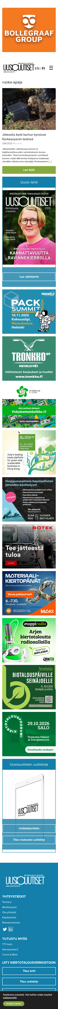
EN (37, 68)
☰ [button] (51, 68)
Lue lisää (29, 170)
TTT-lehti (7, 944)
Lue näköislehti (29, 276)
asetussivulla (10, 997)
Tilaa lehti (29, 971)
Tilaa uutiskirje (29, 981)
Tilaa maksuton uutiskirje (29, 839)
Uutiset (18, 143)
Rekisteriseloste (11, 922)
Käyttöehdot (9, 917)
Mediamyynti (9, 907)
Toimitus (7, 902)
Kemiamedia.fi (10, 949)
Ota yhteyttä (9, 912)
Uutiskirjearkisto (29, 828)
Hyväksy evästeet (13, 1003)
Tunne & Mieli (10, 954)
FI (43, 68)
